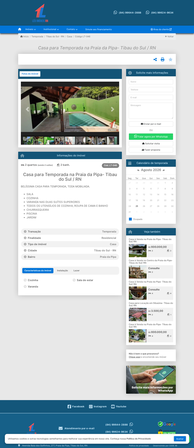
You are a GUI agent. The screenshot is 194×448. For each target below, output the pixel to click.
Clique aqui (134, 357)
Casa (69, 36)
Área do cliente (161, 29)
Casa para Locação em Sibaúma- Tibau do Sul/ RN (151, 304)
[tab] (30, 74)
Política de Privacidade (139, 438)
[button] (28, 109)
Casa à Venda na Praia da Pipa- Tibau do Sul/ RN (150, 240)
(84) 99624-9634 (162, 12)
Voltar (170, 36)
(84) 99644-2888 (130, 12)
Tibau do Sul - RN (55, 36)
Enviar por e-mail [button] (152, 124)
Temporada (37, 36)
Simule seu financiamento (98, 29)
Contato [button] (71, 29)
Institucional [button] (50, 29)
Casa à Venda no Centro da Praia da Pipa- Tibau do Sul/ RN (151, 261)
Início (26, 36)
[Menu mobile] (19, 29)
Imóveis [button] (29, 29)
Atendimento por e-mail (79, 428)
